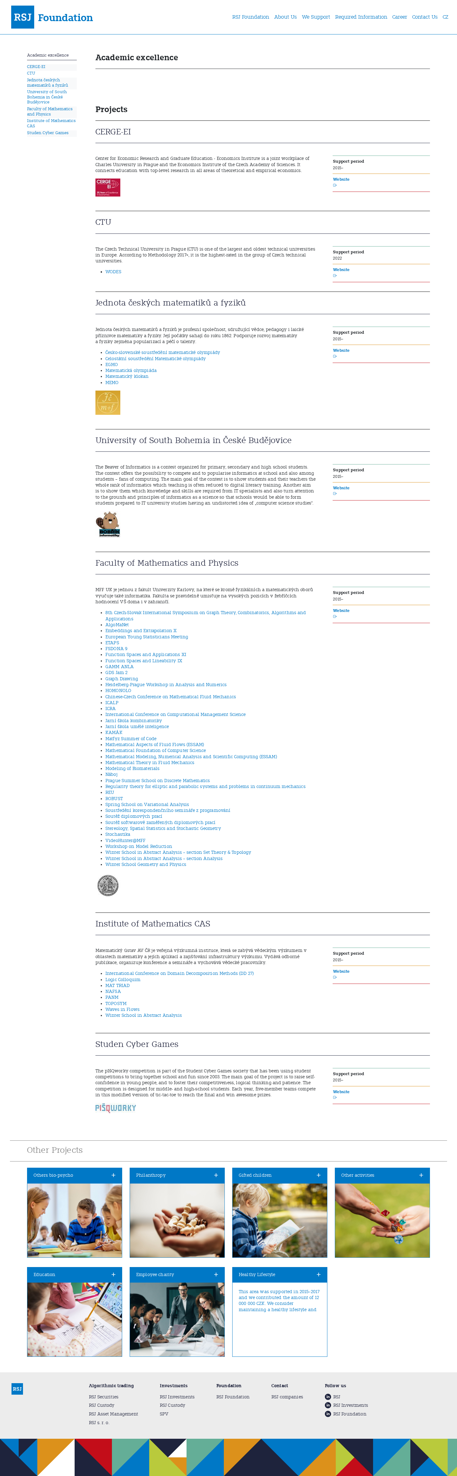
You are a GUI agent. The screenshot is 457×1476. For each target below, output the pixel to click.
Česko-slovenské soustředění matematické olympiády (162, 352)
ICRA (110, 708)
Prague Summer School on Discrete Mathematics (157, 780)
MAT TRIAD (117, 985)
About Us (285, 17)
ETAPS (112, 642)
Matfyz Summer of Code (130, 738)
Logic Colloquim (123, 979)
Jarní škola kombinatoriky (133, 720)
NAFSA (113, 991)
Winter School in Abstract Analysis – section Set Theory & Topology (178, 852)
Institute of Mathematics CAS (51, 123)
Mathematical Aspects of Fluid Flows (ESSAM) (154, 744)
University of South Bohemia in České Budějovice (47, 96)
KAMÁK (113, 732)
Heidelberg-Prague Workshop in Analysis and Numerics (166, 684)
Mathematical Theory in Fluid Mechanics (149, 762)
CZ (445, 17)
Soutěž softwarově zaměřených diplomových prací (160, 822)
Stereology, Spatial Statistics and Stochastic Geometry (163, 828)
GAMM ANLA (119, 666)
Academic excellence (48, 55)
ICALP (111, 702)
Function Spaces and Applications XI (145, 654)
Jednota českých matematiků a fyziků (47, 83)
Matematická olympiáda (131, 370)
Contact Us (425, 17)
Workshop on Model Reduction (138, 846)
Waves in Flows (122, 1009)
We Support (316, 17)
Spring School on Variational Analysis (147, 804)
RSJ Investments (177, 1397)
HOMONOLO (118, 690)
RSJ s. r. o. (99, 1422)
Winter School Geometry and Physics (145, 864)
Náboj (111, 774)
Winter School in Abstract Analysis (143, 1015)
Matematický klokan (127, 376)
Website (341, 179)
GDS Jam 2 (116, 672)
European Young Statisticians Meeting (146, 637)
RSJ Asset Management (113, 1414)
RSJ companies (287, 1397)
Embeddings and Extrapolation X (141, 630)
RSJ (336, 1397)
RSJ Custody (102, 1405)
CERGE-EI (36, 66)
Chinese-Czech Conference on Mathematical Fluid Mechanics (170, 697)
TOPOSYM (116, 1003)
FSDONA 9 (116, 648)
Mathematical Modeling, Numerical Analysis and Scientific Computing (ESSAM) (191, 756)
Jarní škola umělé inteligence (137, 726)
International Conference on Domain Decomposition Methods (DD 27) (179, 973)
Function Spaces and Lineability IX (143, 660)
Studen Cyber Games (48, 132)
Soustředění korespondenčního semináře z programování (168, 810)
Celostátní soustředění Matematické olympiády (155, 358)
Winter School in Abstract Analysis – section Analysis (164, 858)
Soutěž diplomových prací (133, 816)
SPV (164, 1414)
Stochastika (118, 834)
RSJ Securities (103, 1397)
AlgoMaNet (117, 624)
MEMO (112, 382)
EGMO (111, 364)
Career (399, 17)
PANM (112, 997)
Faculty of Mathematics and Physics (50, 111)
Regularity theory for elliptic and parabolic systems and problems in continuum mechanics (205, 786)
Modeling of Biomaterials (132, 768)
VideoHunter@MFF (125, 840)
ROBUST (114, 798)
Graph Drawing (121, 678)
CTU (31, 73)
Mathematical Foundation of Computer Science (155, 750)
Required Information (361, 17)
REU (109, 792)
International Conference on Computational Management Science (175, 714)
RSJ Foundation (250, 17)
